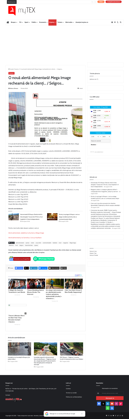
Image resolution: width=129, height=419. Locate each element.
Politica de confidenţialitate (74, 397)
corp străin (38, 242)
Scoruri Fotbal (94, 255)
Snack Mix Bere (29, 245)
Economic (42, 22)
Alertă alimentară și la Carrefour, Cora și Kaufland (24, 238)
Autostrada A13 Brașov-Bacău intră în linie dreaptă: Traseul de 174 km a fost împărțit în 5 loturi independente (31, 217)
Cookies (68, 388)
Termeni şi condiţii (71, 393)
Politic (34, 22)
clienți (32, 242)
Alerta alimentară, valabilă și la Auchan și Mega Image (26, 233)
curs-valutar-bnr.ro (99, 151)
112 (20, 22)
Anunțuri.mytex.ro (82, 22)
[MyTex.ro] (23, 11)
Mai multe (68, 22)
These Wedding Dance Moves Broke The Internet (35, 292)
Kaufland (55, 242)
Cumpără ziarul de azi (113, 1)
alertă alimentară (20, 242)
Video (101, 1)
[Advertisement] (64, 40)
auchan (27, 242)
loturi (60, 242)
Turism (59, 22)
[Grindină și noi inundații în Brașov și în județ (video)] (19, 348)
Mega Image (73, 242)
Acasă (11, 69)
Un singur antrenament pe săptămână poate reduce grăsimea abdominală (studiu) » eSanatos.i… (54, 294)
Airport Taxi (93, 253)
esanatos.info (55, 301)
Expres (51, 22)
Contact (7, 395)
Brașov (13, 22)
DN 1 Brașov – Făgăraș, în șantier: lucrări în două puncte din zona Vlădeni (71, 358)
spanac (36, 245)
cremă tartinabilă (47, 242)
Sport (26, 22)
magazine (65, 242)
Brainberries (17, 294)
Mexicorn (11, 245)
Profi (16, 245)
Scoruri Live (93, 251)
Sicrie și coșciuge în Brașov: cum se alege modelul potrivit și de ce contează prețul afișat (69, 217)
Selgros (21, 245)
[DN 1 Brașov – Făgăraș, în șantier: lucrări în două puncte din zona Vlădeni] (71, 348)
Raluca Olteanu (14, 88)
